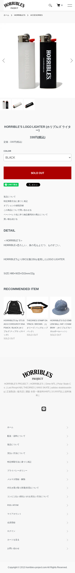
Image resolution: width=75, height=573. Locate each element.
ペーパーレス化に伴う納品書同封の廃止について (26, 214)
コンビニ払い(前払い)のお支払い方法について (28, 496)
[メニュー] (69, 5)
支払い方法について (16, 453)
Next (71, 60)
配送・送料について (16, 436)
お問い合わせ (13, 548)
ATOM (15, 505)
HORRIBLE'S (19, 15)
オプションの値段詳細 (14, 205)
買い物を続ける (11, 219)
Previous (4, 60)
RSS (9, 505)
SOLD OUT (37, 173)
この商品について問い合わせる (18, 210)
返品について (10, 197)
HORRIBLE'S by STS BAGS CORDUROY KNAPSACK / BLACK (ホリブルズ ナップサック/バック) (14, 327)
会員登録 (11, 522)
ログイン (11, 531)
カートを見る (13, 540)
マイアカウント (14, 514)
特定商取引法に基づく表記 (16, 201)
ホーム (6, 15)
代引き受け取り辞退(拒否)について (23, 488)
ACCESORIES (36, 15)
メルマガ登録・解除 (16, 479)
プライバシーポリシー (17, 470)
